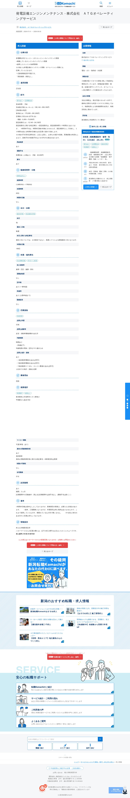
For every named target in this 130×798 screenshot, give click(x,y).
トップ (76, 762)
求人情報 (20, 6)
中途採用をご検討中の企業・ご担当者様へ (66, 768)
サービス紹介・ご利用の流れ (44, 698)
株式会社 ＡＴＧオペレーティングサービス (35, 27)
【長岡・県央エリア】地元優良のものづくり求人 (46, 639)
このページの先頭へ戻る (65, 757)
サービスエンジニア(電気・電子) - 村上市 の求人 (97, 762)
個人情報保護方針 (70, 772)
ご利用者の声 (37, 709)
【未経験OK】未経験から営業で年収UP (92, 625)
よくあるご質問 (38, 721)
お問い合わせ (57, 772)
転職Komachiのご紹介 (41, 686)
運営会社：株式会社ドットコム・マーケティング (65, 776)
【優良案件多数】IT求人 (40, 624)
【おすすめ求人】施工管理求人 (90, 613)
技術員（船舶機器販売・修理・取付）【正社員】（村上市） (96, 138)
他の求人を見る (89, 60)
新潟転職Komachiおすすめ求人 (43, 611)
